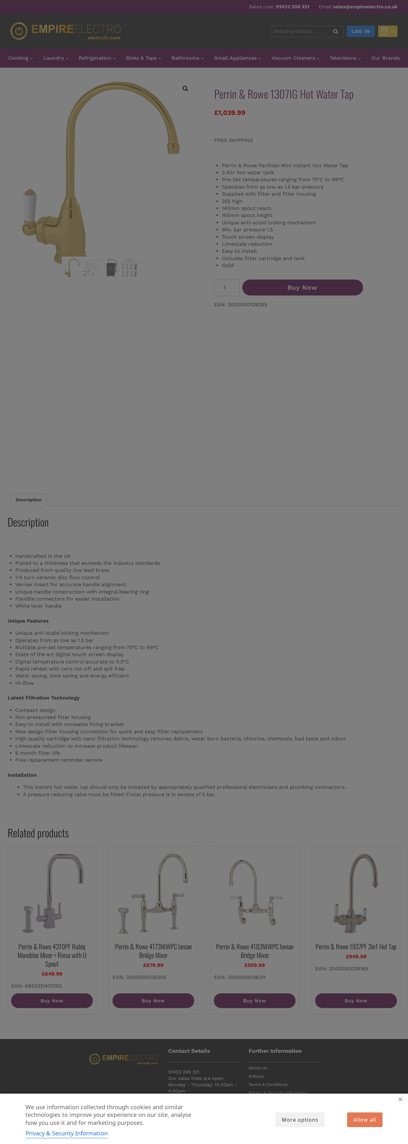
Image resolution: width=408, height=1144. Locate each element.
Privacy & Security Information (67, 1133)
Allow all (364, 1119)
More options (300, 1119)
